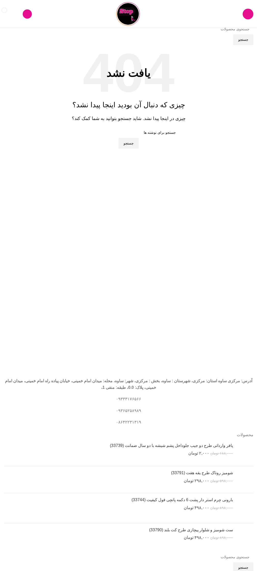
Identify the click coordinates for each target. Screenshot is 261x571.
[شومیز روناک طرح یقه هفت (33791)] (245, 479)
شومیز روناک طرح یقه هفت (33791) (202, 473)
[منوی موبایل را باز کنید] (248, 14)
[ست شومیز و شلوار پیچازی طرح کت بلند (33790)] (245, 536)
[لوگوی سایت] (128, 13)
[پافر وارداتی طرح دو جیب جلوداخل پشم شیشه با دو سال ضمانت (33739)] (245, 452)
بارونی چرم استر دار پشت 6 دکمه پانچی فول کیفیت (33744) (182, 500)
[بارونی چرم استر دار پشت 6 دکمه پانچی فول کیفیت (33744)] (245, 508)
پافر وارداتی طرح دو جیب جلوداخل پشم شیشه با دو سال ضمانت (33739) (171, 445)
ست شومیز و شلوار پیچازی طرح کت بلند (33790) (191, 530)
